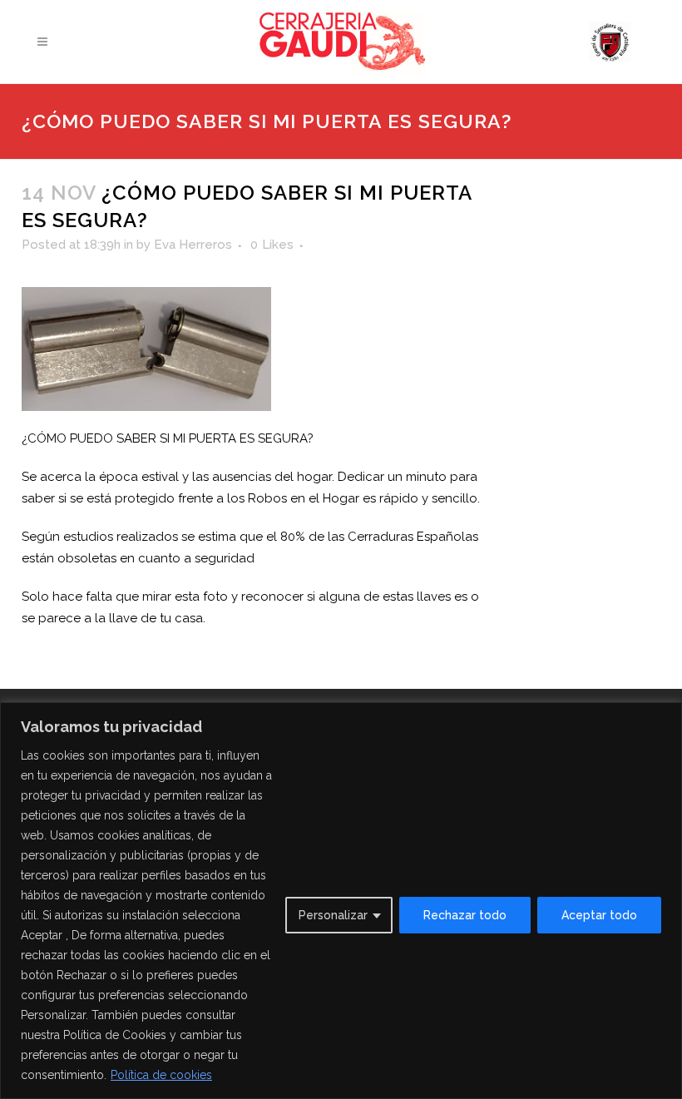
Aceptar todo (599, 915)
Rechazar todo (465, 915)
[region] (341, 900)
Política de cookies (161, 1075)
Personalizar (333, 915)
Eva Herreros (193, 244)
